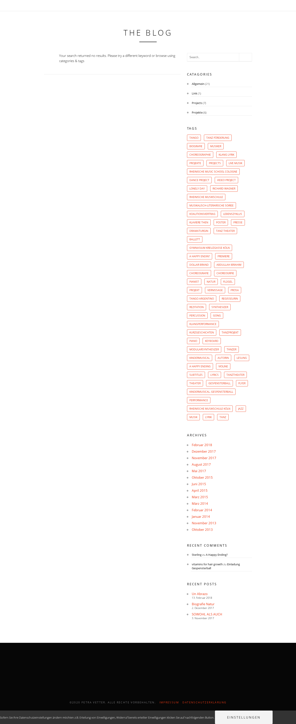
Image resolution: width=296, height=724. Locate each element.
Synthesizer (219, 307)
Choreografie (199, 273)
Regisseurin (230, 298)
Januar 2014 (201, 516)
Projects (197, 103)
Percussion (197, 315)
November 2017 (204, 458)
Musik (193, 417)
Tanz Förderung (217, 138)
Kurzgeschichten (201, 332)
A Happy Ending (200, 366)
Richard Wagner (224, 188)
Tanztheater (235, 375)
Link (194, 93)
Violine (223, 366)
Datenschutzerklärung (204, 702)
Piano (193, 341)
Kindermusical (199, 358)
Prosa (235, 290)
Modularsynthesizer (204, 349)
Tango (193, 138)
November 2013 (204, 523)
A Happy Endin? (199, 256)
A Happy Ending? (217, 555)
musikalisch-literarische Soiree (211, 205)
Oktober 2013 (202, 529)
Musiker (215, 146)
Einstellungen (243, 717)
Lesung (242, 358)
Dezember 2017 (204, 451)
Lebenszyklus (232, 214)
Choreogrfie (225, 273)
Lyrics (214, 375)
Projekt (194, 290)
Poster (221, 222)
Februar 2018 (202, 445)
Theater (195, 383)
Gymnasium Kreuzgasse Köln (209, 248)
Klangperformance (202, 324)
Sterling (197, 555)
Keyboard (211, 341)
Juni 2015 (199, 484)
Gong (217, 315)
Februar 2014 (202, 510)
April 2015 (200, 490)
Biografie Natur (203, 604)
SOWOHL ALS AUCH (207, 614)
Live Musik (235, 163)
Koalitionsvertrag (202, 214)
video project (226, 180)
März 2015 (200, 497)
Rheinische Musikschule (206, 197)
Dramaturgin (198, 231)
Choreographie (200, 155)
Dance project (199, 180)
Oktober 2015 (202, 477)
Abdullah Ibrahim (228, 265)
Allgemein (198, 84)
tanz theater (225, 231)
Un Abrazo (200, 594)
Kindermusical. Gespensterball (211, 392)
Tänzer (231, 349)
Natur (211, 282)
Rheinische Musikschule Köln (209, 409)
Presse (237, 222)
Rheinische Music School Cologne (213, 171)
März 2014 (200, 503)
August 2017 (201, 464)
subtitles (196, 375)
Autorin (223, 358)
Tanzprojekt (230, 332)
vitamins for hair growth (207, 564)
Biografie (195, 146)
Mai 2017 (199, 471)
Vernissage (215, 290)
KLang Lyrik (226, 155)
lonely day (197, 188)
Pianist (194, 282)
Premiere (224, 256)
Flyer (242, 383)
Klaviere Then (198, 222)
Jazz (241, 409)
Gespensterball (219, 383)
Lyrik (208, 417)
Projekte (197, 112)
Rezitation (196, 307)
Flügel (228, 282)
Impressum (169, 702)
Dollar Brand (199, 265)
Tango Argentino (201, 298)
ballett (194, 239)
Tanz (223, 417)
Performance (198, 400)
